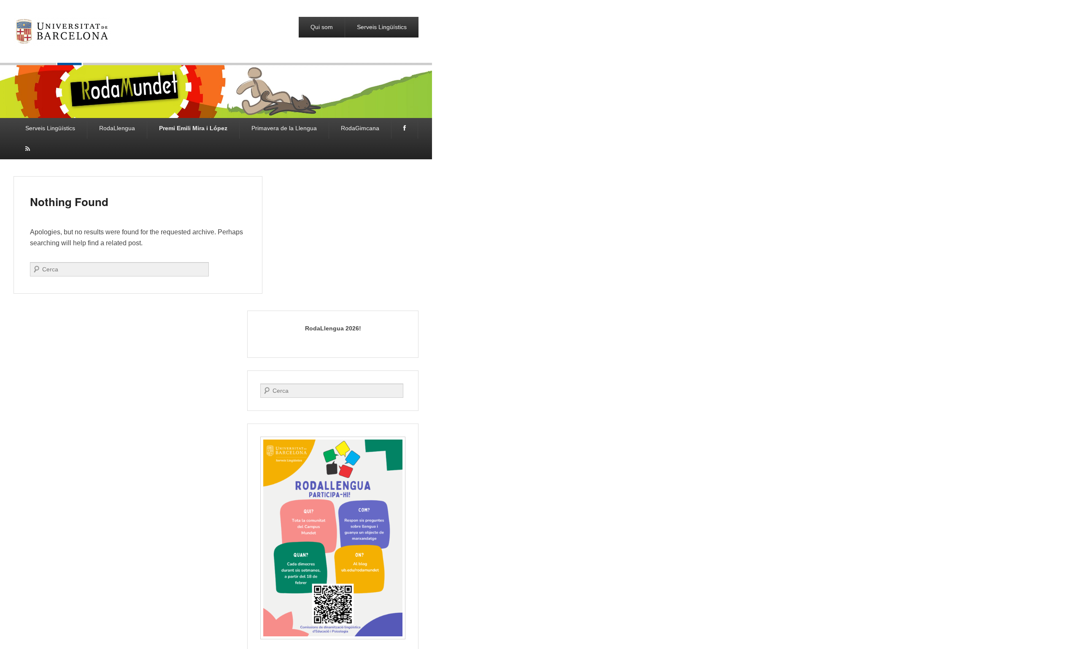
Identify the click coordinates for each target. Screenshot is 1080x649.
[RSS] (28, 149)
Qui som (321, 27)
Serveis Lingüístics (382, 27)
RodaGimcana (360, 128)
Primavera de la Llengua (284, 128)
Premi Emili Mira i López (193, 128)
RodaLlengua (117, 128)
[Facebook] (405, 128)
